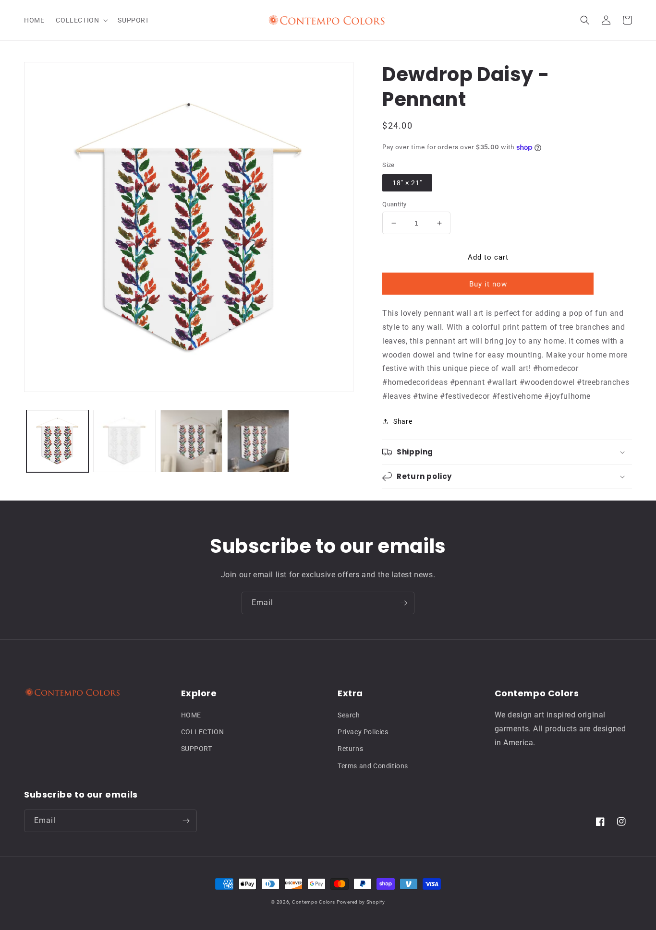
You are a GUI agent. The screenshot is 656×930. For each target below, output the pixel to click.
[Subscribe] (403, 603)
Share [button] (402, 421)
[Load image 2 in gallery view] (124, 441)
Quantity (394, 204)
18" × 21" (407, 183)
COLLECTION (202, 732)
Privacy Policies (363, 732)
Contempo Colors (313, 902)
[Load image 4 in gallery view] (258, 441)
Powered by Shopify (361, 902)
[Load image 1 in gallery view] (57, 441)
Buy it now (488, 284)
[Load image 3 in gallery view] (191, 441)
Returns (350, 748)
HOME (191, 715)
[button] (81, 20)
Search (349, 715)
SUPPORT (196, 748)
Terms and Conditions (373, 766)
